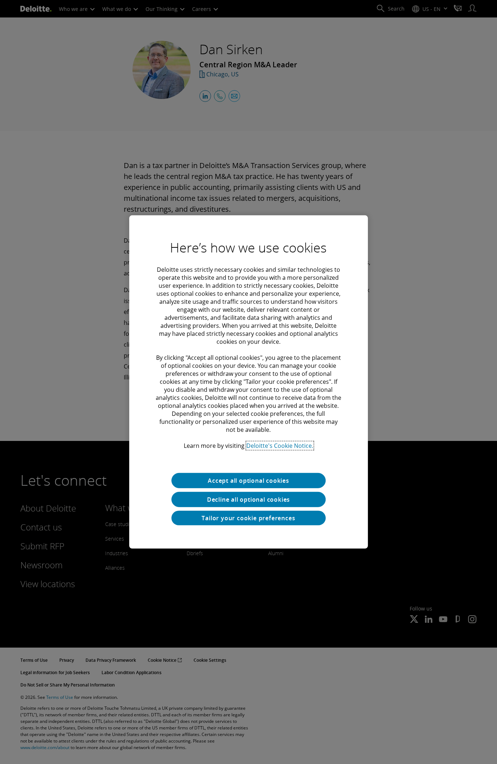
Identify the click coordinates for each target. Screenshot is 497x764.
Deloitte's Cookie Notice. (279, 446)
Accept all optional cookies (248, 481)
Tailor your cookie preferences (248, 518)
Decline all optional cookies (248, 500)
